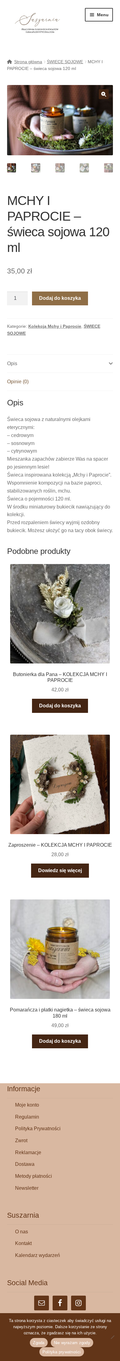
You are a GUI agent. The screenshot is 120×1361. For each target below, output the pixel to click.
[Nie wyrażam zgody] (112, 1337)
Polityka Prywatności (38, 1128)
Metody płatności (33, 1176)
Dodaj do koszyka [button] (60, 705)
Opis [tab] (12, 363)
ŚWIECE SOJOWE (65, 61)
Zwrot (21, 1140)
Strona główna (28, 61)
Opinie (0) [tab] (18, 381)
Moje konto (27, 1105)
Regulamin (27, 1116)
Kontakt (23, 1243)
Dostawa (24, 1164)
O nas (21, 1231)
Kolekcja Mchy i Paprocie (54, 326)
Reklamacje (28, 1152)
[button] (104, 94)
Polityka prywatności (61, 1352)
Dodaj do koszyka (60, 298)
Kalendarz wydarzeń (37, 1255)
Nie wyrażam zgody (72, 1342)
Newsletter (26, 1188)
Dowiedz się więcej (60, 870)
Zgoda (38, 1342)
